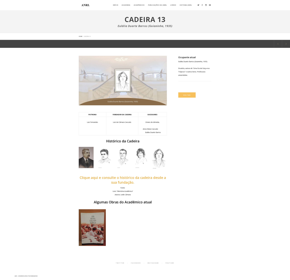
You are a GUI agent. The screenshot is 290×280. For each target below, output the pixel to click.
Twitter (120, 263)
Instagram (153, 263)
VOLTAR (187, 95)
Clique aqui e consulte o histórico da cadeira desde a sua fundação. (123, 180)
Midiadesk (34, 276)
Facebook (136, 263)
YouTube (169, 263)
